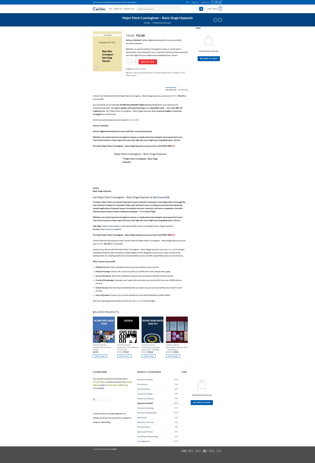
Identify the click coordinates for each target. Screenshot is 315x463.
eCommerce (142, 384)
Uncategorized (143, 441)
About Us (195, 2)
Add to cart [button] (100, 356)
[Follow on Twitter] (216, 2)
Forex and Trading (144, 393)
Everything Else (143, 389)
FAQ (187, 2)
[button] (201, 9)
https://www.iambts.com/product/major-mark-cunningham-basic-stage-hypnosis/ (137, 226)
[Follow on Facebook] (212, 2)
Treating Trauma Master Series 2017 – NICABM (151, 348)
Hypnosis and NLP (162, 23)
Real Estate (142, 417)
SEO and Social (143, 427)
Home (147, 23)
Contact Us (205, 2)
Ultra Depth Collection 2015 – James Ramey (177, 348)
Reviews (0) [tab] (183, 90)
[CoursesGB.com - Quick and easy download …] (99, 8)
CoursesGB (133, 120)
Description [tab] (170, 90)
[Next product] (215, 20)
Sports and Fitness (145, 432)
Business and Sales (145, 379)
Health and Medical (145, 398)
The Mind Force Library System (102, 348)
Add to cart (148, 62)
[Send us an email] (220, 2)
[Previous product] (220, 20)
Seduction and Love (145, 422)
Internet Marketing (145, 408)
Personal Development (147, 412)
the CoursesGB (161, 197)
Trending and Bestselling (147, 436)
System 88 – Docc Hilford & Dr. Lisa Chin (127, 348)
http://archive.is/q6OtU (111, 229)
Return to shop (208, 58)
